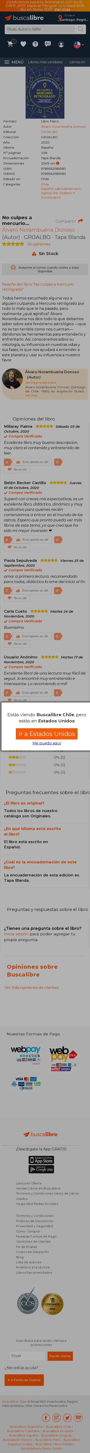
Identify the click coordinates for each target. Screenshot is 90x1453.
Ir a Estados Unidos (46, 733)
